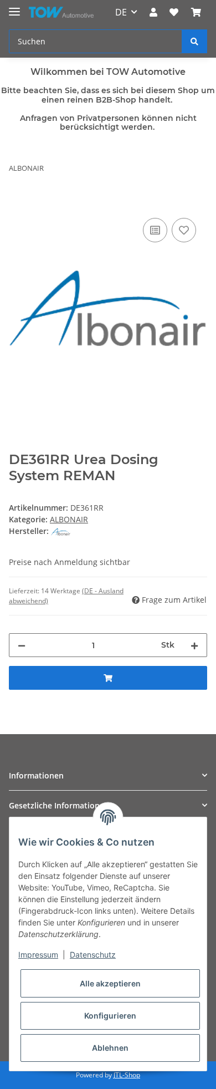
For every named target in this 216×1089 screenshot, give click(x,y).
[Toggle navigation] (14, 7)
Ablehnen (110, 1047)
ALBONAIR (69, 519)
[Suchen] (194, 41)
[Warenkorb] (196, 12)
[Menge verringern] (21, 645)
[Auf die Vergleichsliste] (155, 230)
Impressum (38, 954)
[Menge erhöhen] (194, 645)
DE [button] (121, 12)
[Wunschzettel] (173, 12)
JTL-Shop (127, 1075)
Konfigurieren (110, 1015)
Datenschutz (93, 954)
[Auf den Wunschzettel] (184, 230)
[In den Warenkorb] (18, 203)
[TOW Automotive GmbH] (61, 12)
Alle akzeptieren (110, 983)
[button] (153, 12)
